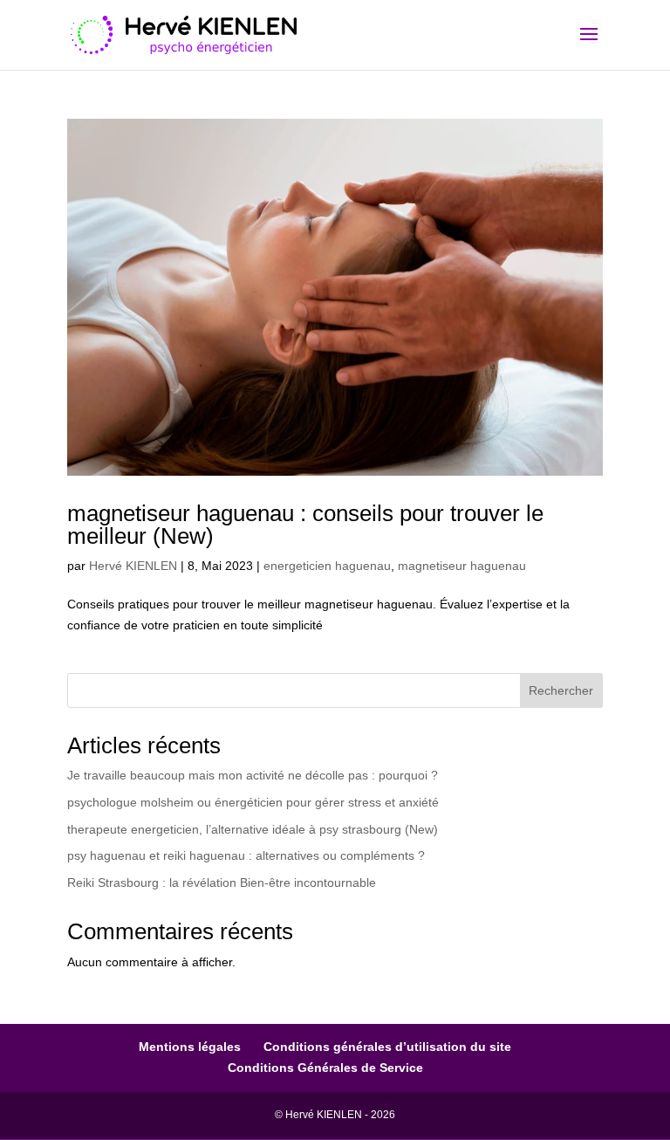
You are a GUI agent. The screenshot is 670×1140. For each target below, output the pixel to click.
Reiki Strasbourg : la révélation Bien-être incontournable (221, 882)
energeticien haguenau (327, 566)
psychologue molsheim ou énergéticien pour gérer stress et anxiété (253, 802)
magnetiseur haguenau (462, 566)
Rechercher (561, 690)
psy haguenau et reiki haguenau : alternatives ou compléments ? (246, 855)
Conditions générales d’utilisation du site (387, 1047)
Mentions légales (190, 1047)
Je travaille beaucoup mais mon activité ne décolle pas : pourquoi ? (252, 775)
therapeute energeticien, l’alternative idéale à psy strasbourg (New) (252, 829)
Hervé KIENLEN (133, 566)
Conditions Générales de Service (325, 1068)
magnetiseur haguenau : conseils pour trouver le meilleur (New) (305, 524)
